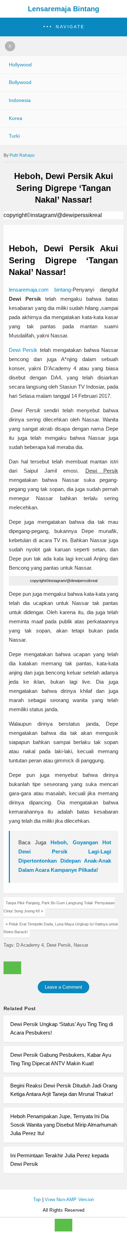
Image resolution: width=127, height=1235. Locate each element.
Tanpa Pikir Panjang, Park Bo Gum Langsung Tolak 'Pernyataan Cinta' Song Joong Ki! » (59, 907)
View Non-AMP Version (69, 1199)
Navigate (70, 26)
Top (37, 1199)
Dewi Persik (23, 350)
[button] (63, 27)
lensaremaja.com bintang (40, 290)
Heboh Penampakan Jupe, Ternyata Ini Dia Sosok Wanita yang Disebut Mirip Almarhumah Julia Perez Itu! (63, 1124)
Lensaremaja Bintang (63, 9)
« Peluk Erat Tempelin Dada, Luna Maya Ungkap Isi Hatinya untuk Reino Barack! (61, 928)
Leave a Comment (63, 987)
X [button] (10, 46)
